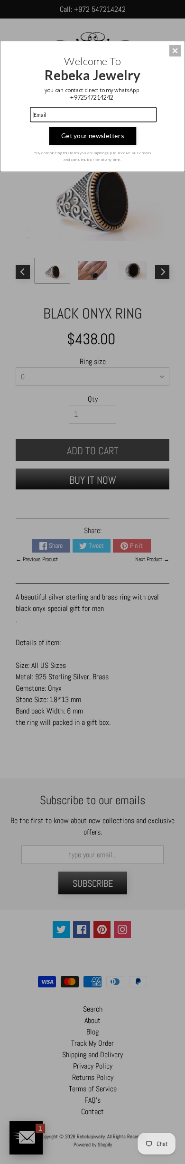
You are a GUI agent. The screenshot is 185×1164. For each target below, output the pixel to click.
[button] (175, 50)
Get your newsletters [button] (92, 135)
